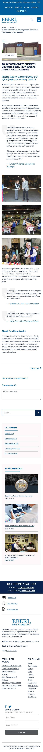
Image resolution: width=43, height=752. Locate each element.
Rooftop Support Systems (11, 683)
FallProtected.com (9, 688)
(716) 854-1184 (11, 651)
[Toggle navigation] (39, 19)
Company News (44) (12, 448)
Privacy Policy (33, 686)
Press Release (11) (11, 443)
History (30, 669)
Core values (32, 666)
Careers (34, 7)
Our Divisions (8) (11, 453)
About (30, 663)
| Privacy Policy (29, 748)
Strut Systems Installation (11, 685)
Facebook (6, 706)
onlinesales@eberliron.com (17, 646)
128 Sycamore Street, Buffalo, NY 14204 (24, 641)
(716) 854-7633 (27, 591)
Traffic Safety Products (10, 669)
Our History (12, 603)
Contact (31, 674)
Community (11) (11, 439)
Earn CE (18, 7)
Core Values (12, 609)
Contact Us (21, 11)
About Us (9, 7)
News (26, 7)
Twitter (10, 706)
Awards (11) (9, 434)
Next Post (35, 368)
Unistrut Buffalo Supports (11, 666)
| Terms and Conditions (16, 748)
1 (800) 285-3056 (26, 588)
